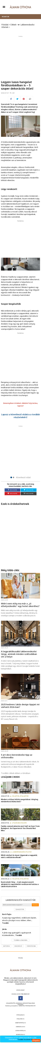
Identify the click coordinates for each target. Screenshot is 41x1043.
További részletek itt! (25, 1039)
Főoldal (4, 24)
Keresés (35, 905)
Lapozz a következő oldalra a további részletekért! (20, 416)
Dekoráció (18, 946)
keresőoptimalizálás (29, 1003)
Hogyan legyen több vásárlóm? (20, 994)
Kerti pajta (6, 914)
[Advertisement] (20, 57)
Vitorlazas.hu (20, 1015)
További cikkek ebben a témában (15, 773)
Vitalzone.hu (20, 1018)
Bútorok (6, 946)
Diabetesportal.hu (20, 1022)
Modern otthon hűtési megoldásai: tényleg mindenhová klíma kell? (19, 800)
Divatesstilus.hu (20, 1026)
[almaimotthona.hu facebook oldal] (20, 998)
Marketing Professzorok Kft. (27, 1005)
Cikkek (13, 24)
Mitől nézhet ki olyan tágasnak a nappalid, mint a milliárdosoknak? (19, 856)
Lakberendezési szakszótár (21, 900)
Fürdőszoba (31, 946)
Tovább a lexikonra (20, 940)
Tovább (5, 923)
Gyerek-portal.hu (20, 1030)
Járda (4, 929)
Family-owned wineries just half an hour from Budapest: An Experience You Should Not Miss (20, 828)
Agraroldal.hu (20, 1034)
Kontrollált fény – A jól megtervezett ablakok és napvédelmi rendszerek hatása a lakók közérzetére (20, 884)
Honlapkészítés (10, 1003)
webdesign (19, 1003)
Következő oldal (23, 477)
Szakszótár (20, 909)
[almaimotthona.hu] (20, 7)
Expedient (20, 1004)
